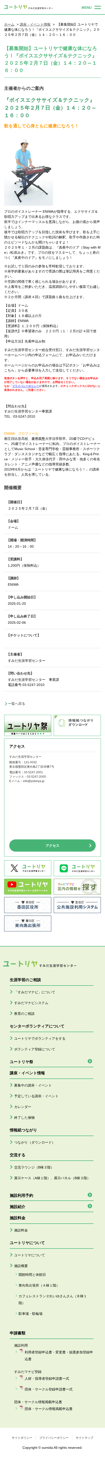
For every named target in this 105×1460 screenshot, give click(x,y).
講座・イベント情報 (35, 24)
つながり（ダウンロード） (34, 1142)
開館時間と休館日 (32, 1275)
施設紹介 (17, 1207)
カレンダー (22, 1107)
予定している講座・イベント (36, 1096)
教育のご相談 (24, 1014)
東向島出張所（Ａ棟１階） (39, 1285)
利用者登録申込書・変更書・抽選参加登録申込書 (59, 1355)
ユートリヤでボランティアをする (39, 1038)
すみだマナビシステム (31, 1003)
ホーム (9, 24)
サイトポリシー (22, 1438)
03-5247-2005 (36, 776)
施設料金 (21, 1230)
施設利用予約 (21, 1195)
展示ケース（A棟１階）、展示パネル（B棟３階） (52, 1178)
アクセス (52, 845)
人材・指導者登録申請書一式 (47, 1378)
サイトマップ (84, 1438)
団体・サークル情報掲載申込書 (49, 1409)
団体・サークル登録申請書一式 (49, 1389)
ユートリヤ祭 (21, 1062)
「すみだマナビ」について (34, 992)
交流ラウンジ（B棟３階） (34, 1167)
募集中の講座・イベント (33, 1085)
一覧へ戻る (16, 703)
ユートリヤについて (29, 1255)
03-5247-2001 (33, 772)
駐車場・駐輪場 (30, 1314)
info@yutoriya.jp (33, 781)
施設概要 (21, 1266)
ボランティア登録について (34, 1049)
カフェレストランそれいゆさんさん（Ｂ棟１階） (53, 1299)
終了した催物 (24, 1117)
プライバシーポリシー (54, 1438)
